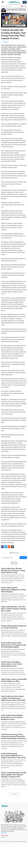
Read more (4, 833)
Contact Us (19, 841)
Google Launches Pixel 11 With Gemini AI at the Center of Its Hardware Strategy (16, 9)
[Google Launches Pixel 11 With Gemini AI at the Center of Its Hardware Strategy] (3, 10)
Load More (14, 794)
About (24, 841)
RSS (4, 837)
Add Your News (5, 835)
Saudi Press (14, 2)
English (25, 6)
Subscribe (23, 557)
